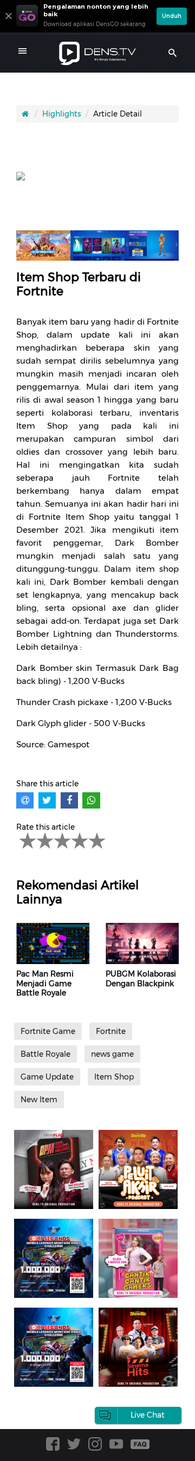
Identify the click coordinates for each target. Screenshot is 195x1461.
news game (112, 1054)
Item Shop (114, 1077)
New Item (39, 1099)
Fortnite (111, 1031)
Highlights (61, 114)
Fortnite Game (48, 1031)
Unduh (171, 16)
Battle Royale (45, 1054)
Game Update (47, 1077)
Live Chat (148, 1415)
